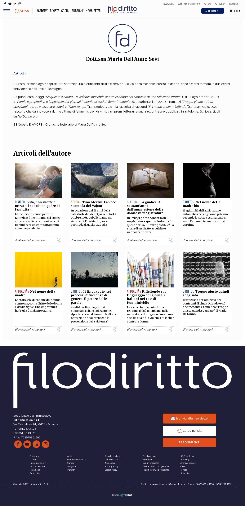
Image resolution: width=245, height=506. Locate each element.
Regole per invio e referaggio (156, 469)
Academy (42, 10)
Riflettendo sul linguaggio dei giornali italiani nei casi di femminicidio (146, 297)
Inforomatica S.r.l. (39, 463)
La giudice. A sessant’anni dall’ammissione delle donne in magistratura (145, 207)
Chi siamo (34, 456)
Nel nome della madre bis (201, 204)
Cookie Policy (111, 469)
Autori (70, 456)
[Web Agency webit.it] (126, 495)
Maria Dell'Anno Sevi (31, 240)
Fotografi (71, 466)
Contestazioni (111, 459)
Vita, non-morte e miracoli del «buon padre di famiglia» (37, 205)
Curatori (71, 463)
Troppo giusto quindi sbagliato (206, 293)
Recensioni (148, 459)
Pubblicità (35, 473)
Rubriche (77, 10)
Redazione (35, 469)
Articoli (19, 73)
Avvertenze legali (113, 456)
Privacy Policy (111, 466)
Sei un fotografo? (151, 463)
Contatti (33, 459)
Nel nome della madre (35, 293)
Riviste (54, 10)
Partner (71, 469)
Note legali (110, 463)
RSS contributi (187, 456)
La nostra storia (37, 466)
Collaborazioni (149, 456)
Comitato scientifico (76, 459)
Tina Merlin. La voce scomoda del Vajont (93, 204)
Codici (65, 10)
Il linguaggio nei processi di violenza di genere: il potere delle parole (91, 297)
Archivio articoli (188, 463)
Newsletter (93, 10)
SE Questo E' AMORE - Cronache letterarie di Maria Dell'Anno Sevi (60, 124)
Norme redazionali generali (156, 466)
